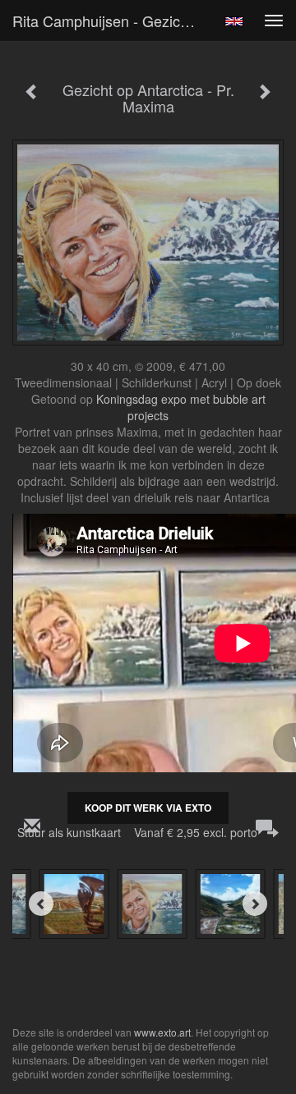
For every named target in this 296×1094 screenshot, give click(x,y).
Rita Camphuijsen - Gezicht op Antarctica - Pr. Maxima (113, 20)
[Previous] (41, 903)
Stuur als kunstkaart (137, 832)
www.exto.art (162, 1032)
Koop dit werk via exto (148, 807)
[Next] (255, 903)
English (233, 21)
